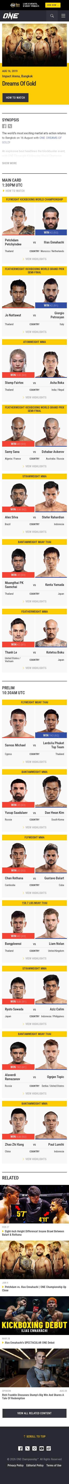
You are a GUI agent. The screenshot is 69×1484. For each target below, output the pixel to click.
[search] (52, 15)
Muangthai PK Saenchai (14, 585)
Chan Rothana (14, 878)
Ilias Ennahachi (54, 242)
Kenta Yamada (54, 585)
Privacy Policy (16, 1465)
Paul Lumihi (56, 1144)
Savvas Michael (15, 745)
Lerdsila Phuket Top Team (53, 745)
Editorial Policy (35, 1465)
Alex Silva (11, 517)
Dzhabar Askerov (53, 452)
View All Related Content (34, 1413)
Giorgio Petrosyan (57, 315)
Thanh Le (11, 652)
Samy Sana (12, 452)
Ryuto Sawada (14, 1009)
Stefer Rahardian (53, 517)
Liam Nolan (56, 944)
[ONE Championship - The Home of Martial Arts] (10, 16)
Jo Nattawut (13, 315)
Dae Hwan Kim (54, 813)
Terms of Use (53, 1465)
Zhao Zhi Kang (14, 1144)
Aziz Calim (57, 1009)
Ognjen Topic (55, 1077)
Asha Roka (57, 383)
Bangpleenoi (13, 944)
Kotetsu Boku (55, 652)
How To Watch (15, 97)
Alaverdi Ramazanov (12, 1077)
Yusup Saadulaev (16, 813)
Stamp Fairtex (14, 383)
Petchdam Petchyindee (13, 242)
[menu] (63, 16)
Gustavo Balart (54, 878)
